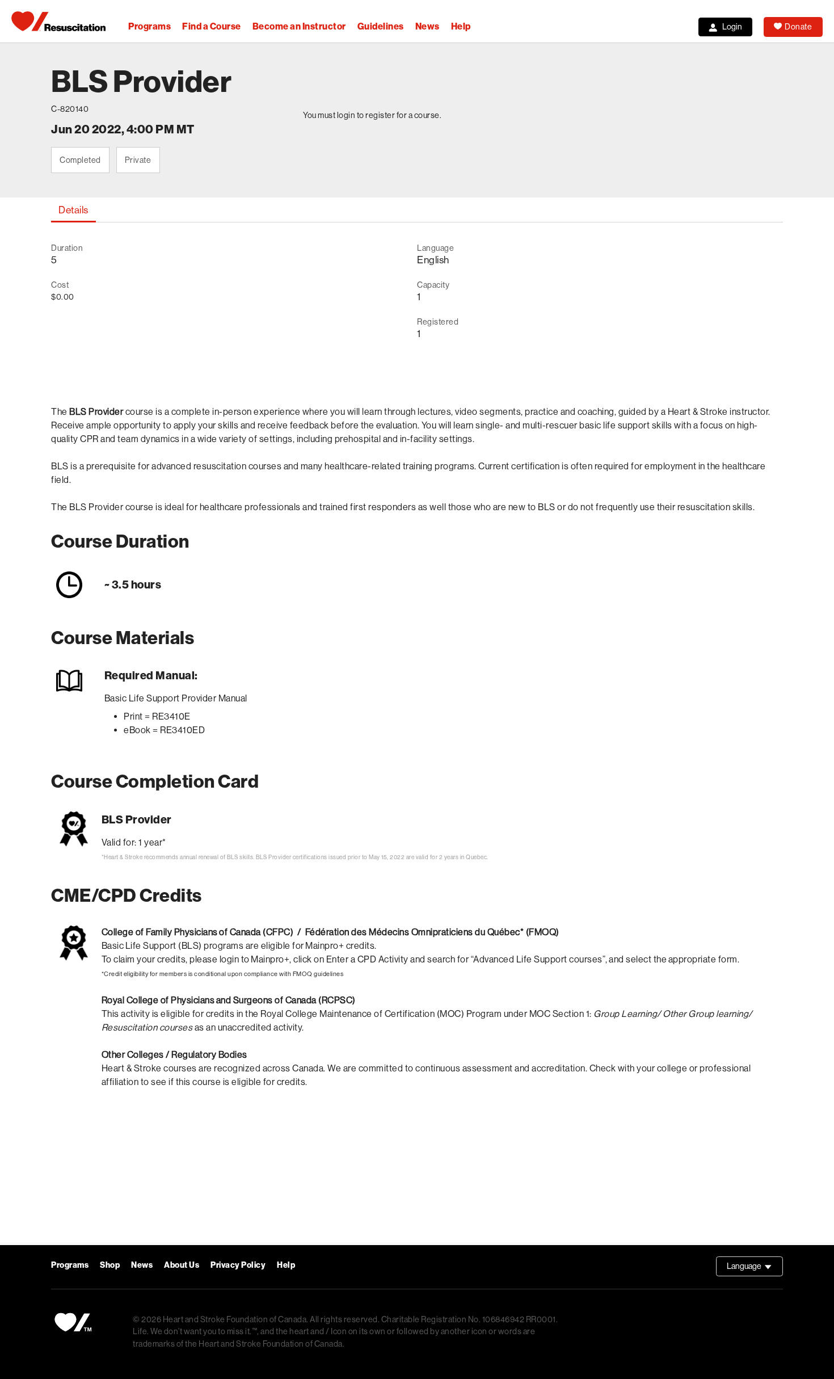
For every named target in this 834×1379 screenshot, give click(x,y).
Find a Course (211, 26)
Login (732, 26)
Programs (149, 26)
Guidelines (380, 26)
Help (461, 26)
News (427, 26)
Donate (798, 26)
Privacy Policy (238, 1265)
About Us (181, 1265)
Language (755, 1269)
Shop (110, 1265)
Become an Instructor (299, 26)
